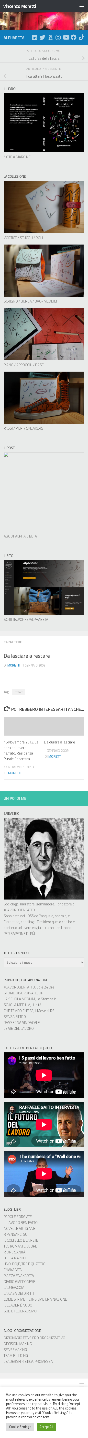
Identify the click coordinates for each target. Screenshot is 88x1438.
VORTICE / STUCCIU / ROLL (24, 238)
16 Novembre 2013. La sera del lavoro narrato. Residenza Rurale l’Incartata (21, 750)
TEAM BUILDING (16, 1355)
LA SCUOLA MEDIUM (19, 999)
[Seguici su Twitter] (42, 37)
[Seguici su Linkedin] (34, 37)
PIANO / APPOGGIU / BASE (24, 365)
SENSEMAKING (15, 1349)
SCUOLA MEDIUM (17, 1005)
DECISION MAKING (18, 1344)
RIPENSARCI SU (15, 1234)
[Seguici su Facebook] (74, 37)
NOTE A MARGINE (17, 157)
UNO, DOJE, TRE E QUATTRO (24, 1264)
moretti (13, 665)
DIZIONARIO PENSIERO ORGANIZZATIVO (34, 1338)
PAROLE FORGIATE (18, 1217)
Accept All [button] (46, 1426)
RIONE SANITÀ (14, 1252)
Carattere (13, 641)
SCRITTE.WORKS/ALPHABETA (26, 619)
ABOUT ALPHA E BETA (20, 536)
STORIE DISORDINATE (20, 993)
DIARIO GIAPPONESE (19, 1281)
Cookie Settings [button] (20, 1426)
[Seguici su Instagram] (58, 37)
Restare (18, 692)
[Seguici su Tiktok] (81, 37)
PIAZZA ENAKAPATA (19, 1275)
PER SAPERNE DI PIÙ (19, 933)
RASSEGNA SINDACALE (22, 1022)
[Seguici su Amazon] (50, 37)
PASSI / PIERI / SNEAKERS (23, 428)
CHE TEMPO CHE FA (18, 1011)
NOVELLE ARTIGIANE (19, 1228)
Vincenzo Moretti (19, 6)
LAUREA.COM (14, 1287)
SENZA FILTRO (15, 1016)
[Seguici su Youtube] (66, 37)
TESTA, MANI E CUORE (20, 1246)
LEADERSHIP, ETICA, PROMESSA (28, 1361)
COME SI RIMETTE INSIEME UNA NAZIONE (35, 1299)
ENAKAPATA (13, 1270)
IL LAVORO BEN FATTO (21, 1222)
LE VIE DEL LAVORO (19, 1028)
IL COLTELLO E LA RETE (21, 1240)
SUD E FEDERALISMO (20, 1311)
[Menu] (82, 6)
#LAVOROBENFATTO (19, 910)
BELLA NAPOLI (15, 1258)
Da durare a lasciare (59, 742)
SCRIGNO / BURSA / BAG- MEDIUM (30, 301)
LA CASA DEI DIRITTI (19, 1293)
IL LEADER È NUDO (18, 1305)
